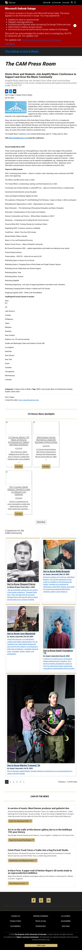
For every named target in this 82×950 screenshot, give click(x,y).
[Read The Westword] (41, 815)
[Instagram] (41, 903)
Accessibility (66, 921)
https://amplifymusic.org (18, 138)
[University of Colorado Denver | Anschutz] (10, 2)
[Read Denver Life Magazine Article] (41, 856)
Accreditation (15, 926)
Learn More (10, 44)
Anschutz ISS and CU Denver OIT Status (41, 40)
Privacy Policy (15, 921)
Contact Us (15, 916)
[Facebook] (33, 903)
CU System (65, 916)
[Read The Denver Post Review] (41, 835)
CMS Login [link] (41, 945)
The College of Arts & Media (22, 51)
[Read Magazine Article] (41, 877)
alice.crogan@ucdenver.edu (29, 400)
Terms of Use (40, 921)
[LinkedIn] (48, 903)
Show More (41, 522)
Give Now (66, 926)
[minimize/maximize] (75, 25)
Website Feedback (40, 916)
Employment (41, 926)
